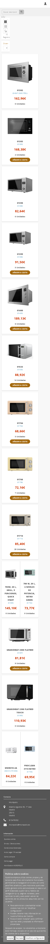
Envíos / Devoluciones (12, 844)
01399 (20, 254)
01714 (20, 536)
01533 (20, 366)
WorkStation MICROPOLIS (13, 865)
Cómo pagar (8, 861)
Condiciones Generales (12, 848)
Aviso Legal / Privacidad (12, 852)
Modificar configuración (35, 938)
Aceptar (10, 938)
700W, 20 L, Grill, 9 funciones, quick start (11, 593)
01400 (20, 310)
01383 (20, 141)
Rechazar (19, 938)
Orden (5, 43)
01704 (20, 423)
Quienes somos (10, 839)
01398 (20, 203)
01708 (20, 479)
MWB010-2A (11, 768)
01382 (20, 90)
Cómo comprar (9, 857)
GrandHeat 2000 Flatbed (20, 650)
